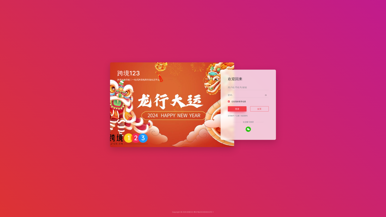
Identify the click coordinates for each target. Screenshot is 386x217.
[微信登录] (248, 129)
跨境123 (190, 212)
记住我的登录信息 (238, 101)
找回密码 (244, 116)
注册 (237, 116)
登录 (237, 109)
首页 (259, 109)
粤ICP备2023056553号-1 (204, 212)
